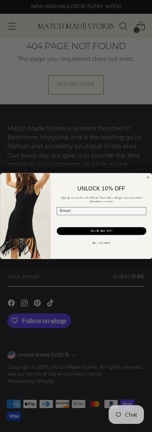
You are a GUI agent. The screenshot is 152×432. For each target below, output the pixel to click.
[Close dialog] (148, 177)
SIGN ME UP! (101, 231)
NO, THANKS (101, 243)
